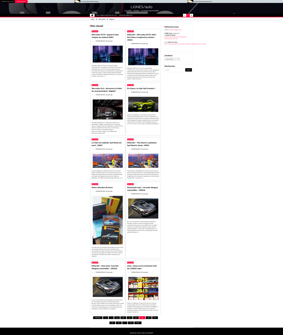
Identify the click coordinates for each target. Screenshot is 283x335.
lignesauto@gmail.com (176, 29)
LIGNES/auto (141, 7)
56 (123, 317)
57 (129, 317)
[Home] (92, 15)
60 (148, 317)
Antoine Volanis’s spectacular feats (57, 1)
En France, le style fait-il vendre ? (141, 88)
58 (136, 317)
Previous (97, 317)
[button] (184, 15)
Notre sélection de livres (102, 187)
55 (117, 317)
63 (118, 323)
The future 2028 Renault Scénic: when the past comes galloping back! (179, 1)
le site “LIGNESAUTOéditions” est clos (106, 15)
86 (131, 323)
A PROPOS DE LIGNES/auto (126, 15)
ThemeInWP (149, 333)
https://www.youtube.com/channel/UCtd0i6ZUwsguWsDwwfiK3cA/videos (185, 44)
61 (155, 317)
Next (138, 323)
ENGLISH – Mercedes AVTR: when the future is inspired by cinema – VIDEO (141, 37)
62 (112, 323)
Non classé (95, 31)
